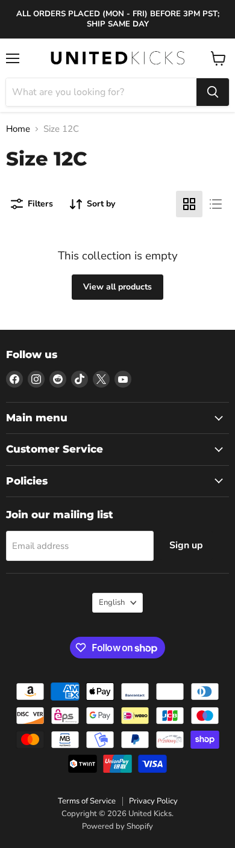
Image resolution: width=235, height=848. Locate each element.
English (112, 602)
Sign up (186, 545)
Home (18, 129)
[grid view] (189, 204)
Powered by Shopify (117, 826)
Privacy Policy (153, 801)
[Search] (212, 92)
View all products (117, 286)
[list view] (215, 204)
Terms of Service (87, 801)
